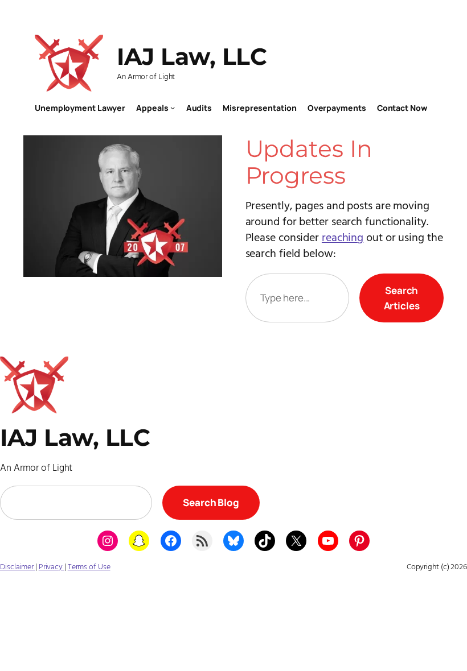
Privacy (51, 567)
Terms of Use (89, 567)
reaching (342, 238)
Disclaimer (17, 567)
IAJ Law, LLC (192, 56)
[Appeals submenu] (172, 107)
